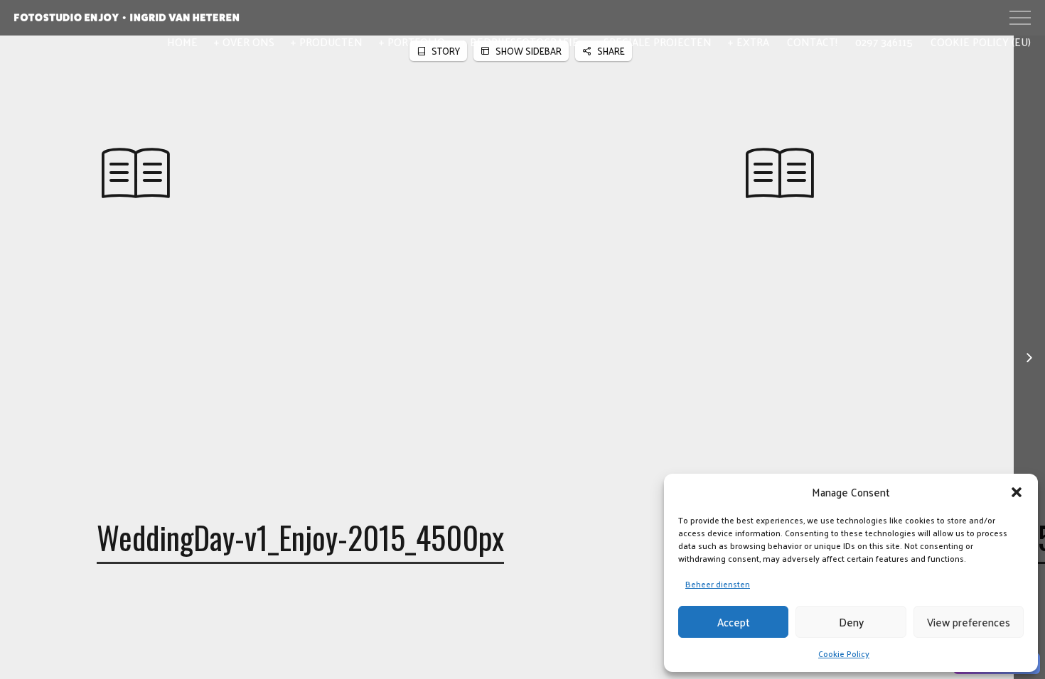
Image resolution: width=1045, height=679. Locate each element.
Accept (733, 621)
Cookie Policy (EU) (981, 41)
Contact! (812, 41)
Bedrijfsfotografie (524, 41)
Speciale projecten (658, 41)
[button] (1016, 492)
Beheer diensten (717, 584)
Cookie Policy (843, 653)
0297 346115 (884, 41)
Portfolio (416, 41)
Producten (331, 41)
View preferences (968, 621)
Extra (752, 41)
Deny (851, 621)
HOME (182, 41)
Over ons (248, 41)
